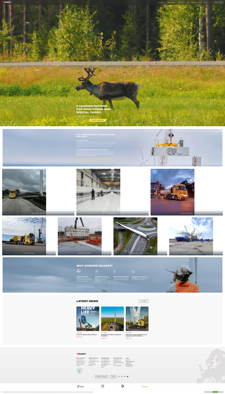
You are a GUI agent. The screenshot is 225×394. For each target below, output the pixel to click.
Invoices (128, 359)
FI (211, 2)
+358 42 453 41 (80, 359)
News (200, 2)
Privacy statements (130, 361)
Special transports (98, 120)
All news (143, 301)
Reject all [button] (221, 391)
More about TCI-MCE (105, 160)
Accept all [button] (215, 391)
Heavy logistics (171, 2)
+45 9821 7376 (92, 359)
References (193, 2)
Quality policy (129, 364)
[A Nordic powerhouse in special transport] (6, 2)
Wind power (161, 2)
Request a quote (218, 2)
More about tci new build (86, 160)
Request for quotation (102, 377)
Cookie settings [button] (208, 391)
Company (180, 2)
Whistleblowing (129, 365)
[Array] (119, 376)
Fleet (188, 2)
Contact (205, 2)
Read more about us (84, 286)
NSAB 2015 (128, 362)
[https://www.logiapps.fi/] (144, 386)
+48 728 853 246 (105, 359)
